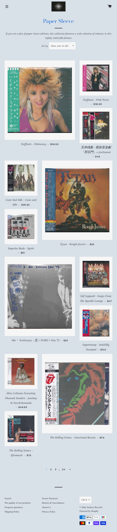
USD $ (84, 499)
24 (63, 469)
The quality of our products (18, 502)
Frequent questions (14, 507)
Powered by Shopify (89, 511)
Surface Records (94, 507)
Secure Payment (50, 498)
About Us (46, 507)
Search (8, 498)
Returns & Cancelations (53, 502)
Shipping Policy (12, 511)
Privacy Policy (48, 511)
